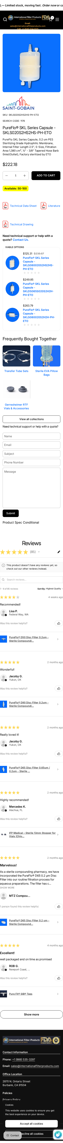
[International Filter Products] (26, 18)
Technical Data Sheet (23, 205)
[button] (5, 19)
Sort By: (41, 588)
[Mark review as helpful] (59, 623)
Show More (7, 887)
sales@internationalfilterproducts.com (28, 24)
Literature (54, 205)
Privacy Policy (11, 1099)
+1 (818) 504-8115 (27, 29)
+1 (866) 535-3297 (23, 1059)
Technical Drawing (21, 224)
